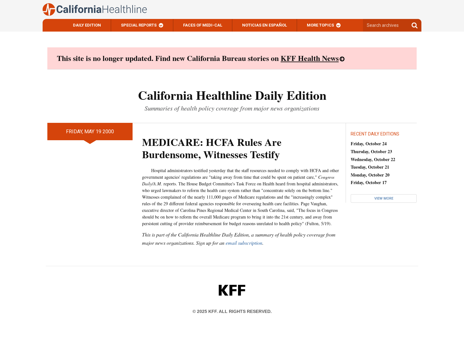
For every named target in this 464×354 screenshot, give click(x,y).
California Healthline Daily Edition (232, 95)
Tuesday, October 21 (370, 167)
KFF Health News (310, 57)
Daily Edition (87, 25)
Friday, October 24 (369, 143)
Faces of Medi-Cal (202, 25)
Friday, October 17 (369, 182)
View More (383, 198)
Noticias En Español (264, 25)
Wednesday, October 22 (373, 159)
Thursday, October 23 (371, 151)
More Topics (320, 25)
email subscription (244, 242)
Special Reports (139, 25)
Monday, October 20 (370, 174)
